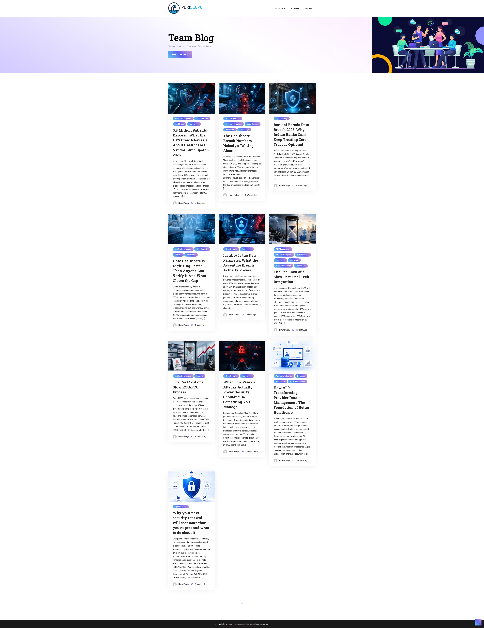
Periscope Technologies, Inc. (241, 624)
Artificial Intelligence (183, 119)
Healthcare (179, 124)
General (178, 255)
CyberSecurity (202, 119)
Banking (199, 376)
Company (309, 9)
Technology (193, 124)
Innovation (294, 260)
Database (301, 376)
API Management (233, 119)
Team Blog (280, 9)
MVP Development (283, 266)
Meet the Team (180, 54)
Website (295, 9)
